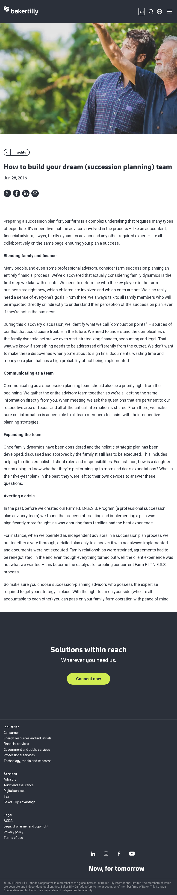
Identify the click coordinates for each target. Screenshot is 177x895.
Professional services (19, 755)
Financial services (16, 744)
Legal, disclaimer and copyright (26, 826)
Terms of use (13, 838)
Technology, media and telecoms (27, 761)
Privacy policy (13, 832)
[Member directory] (159, 11)
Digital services (14, 791)
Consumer (11, 733)
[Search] (150, 11)
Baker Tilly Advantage (19, 802)
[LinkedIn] (93, 853)
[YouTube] (131, 853)
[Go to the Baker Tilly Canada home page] (21, 11)
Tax (6, 796)
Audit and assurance (19, 785)
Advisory (10, 779)
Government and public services (27, 749)
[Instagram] (106, 853)
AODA (8, 821)
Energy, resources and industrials (27, 738)
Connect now (88, 678)
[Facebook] (119, 853)
